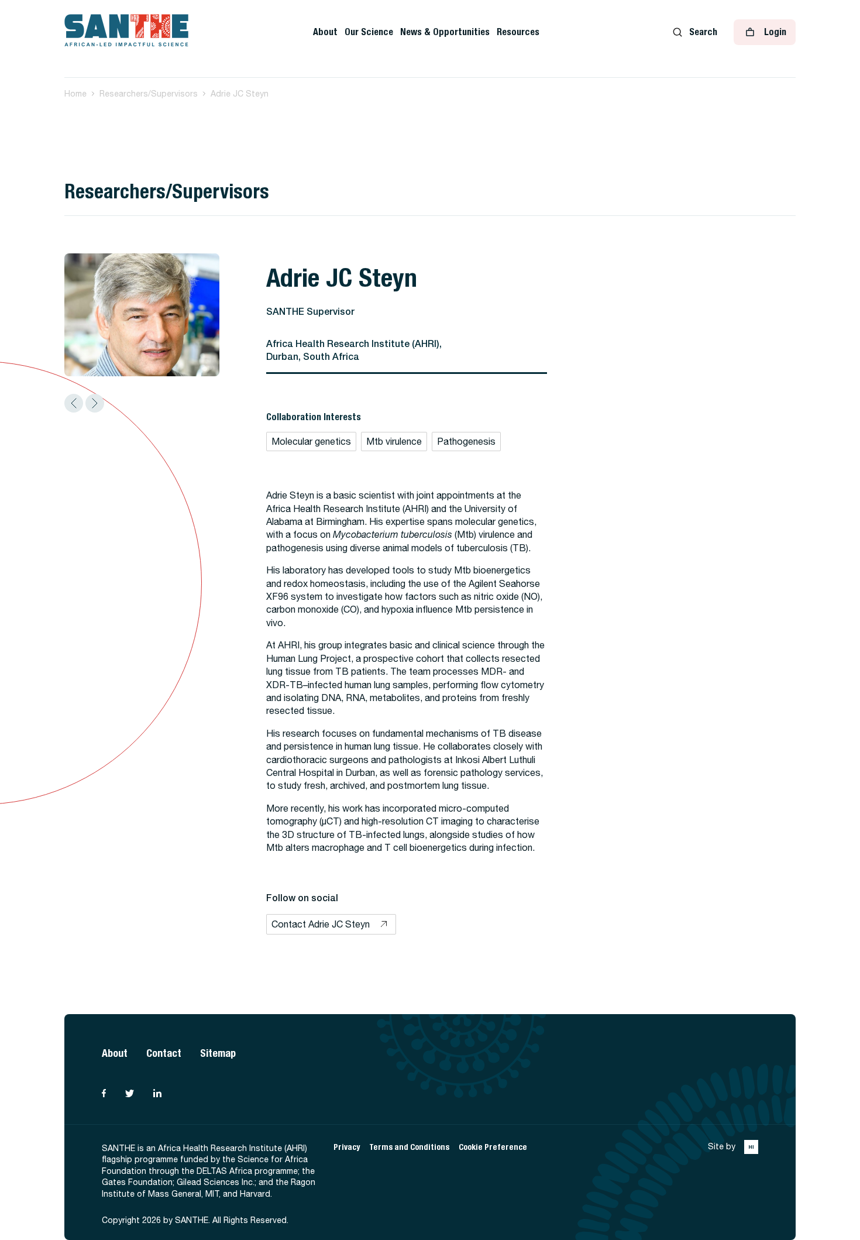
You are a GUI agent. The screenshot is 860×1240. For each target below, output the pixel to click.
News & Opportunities (445, 31)
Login (775, 31)
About (325, 31)
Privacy (346, 1147)
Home (75, 93)
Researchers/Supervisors (148, 93)
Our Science (369, 31)
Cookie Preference (493, 1147)
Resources (518, 31)
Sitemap (218, 1053)
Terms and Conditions (409, 1147)
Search (703, 31)
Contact (163, 1053)
